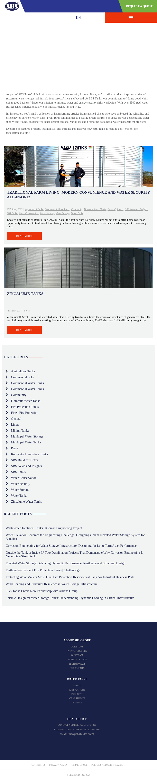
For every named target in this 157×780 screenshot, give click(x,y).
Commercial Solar (22, 377)
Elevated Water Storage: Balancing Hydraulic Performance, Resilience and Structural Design (65, 563)
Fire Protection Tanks (25, 406)
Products (77, 694)
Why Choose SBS (77, 651)
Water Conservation (28, 213)
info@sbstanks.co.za (81, 734)
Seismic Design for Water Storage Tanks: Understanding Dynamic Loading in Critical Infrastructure (70, 598)
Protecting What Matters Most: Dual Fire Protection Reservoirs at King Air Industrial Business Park (70, 577)
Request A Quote (139, 6)
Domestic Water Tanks (95, 209)
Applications (77, 689)
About (77, 685)
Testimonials (77, 664)
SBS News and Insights (136, 209)
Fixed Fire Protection (24, 412)
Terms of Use (79, 765)
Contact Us (38, 765)
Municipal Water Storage (27, 436)
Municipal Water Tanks (26, 442)
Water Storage (63, 213)
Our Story (77, 646)
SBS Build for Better (24, 460)
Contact (77, 702)
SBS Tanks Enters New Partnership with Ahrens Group (41, 591)
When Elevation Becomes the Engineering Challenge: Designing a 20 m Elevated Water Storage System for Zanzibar (75, 536)
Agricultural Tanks (34, 209)
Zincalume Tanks (25, 294)
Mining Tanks (20, 430)
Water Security (47, 213)
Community (76, 209)
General (112, 209)
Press (14, 448)
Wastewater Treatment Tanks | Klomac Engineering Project (44, 528)
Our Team (77, 655)
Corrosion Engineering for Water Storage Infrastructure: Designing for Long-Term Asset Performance (71, 545)
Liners (120, 209)
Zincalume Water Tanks (26, 501)
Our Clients (77, 668)
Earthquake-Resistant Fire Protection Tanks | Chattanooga (43, 570)
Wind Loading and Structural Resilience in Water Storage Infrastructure (52, 584)
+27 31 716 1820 (88, 725)
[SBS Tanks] (13, 6)
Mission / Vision (77, 659)
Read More (24, 236)
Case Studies (77, 698)
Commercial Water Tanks (57, 209)
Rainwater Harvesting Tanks (29, 454)
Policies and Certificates (107, 765)
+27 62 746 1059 (92, 729)
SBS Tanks (12, 213)
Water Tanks (77, 213)
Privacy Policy (58, 765)
